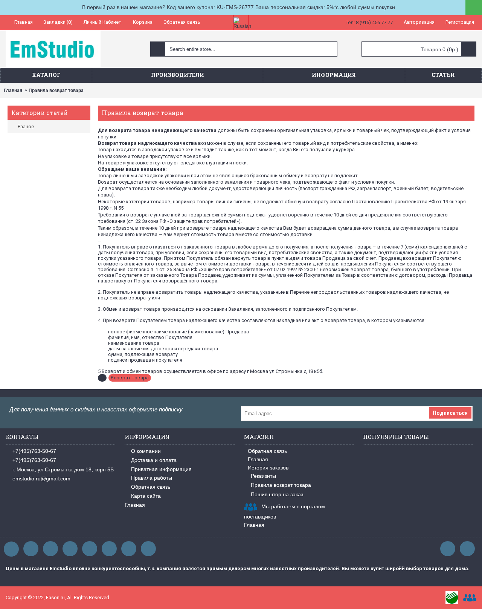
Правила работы (151, 478)
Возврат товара (130, 377)
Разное (26, 126)
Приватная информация (161, 469)
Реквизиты (263, 476)
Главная (13, 90)
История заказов (268, 468)
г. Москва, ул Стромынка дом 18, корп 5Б (63, 469)
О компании (146, 451)
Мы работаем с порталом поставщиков (284, 511)
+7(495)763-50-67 (34, 451)
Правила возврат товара (56, 90)
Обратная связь (150, 487)
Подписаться (450, 413)
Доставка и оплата (154, 460)
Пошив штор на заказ (277, 494)
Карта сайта (146, 496)
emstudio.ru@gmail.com (41, 479)
